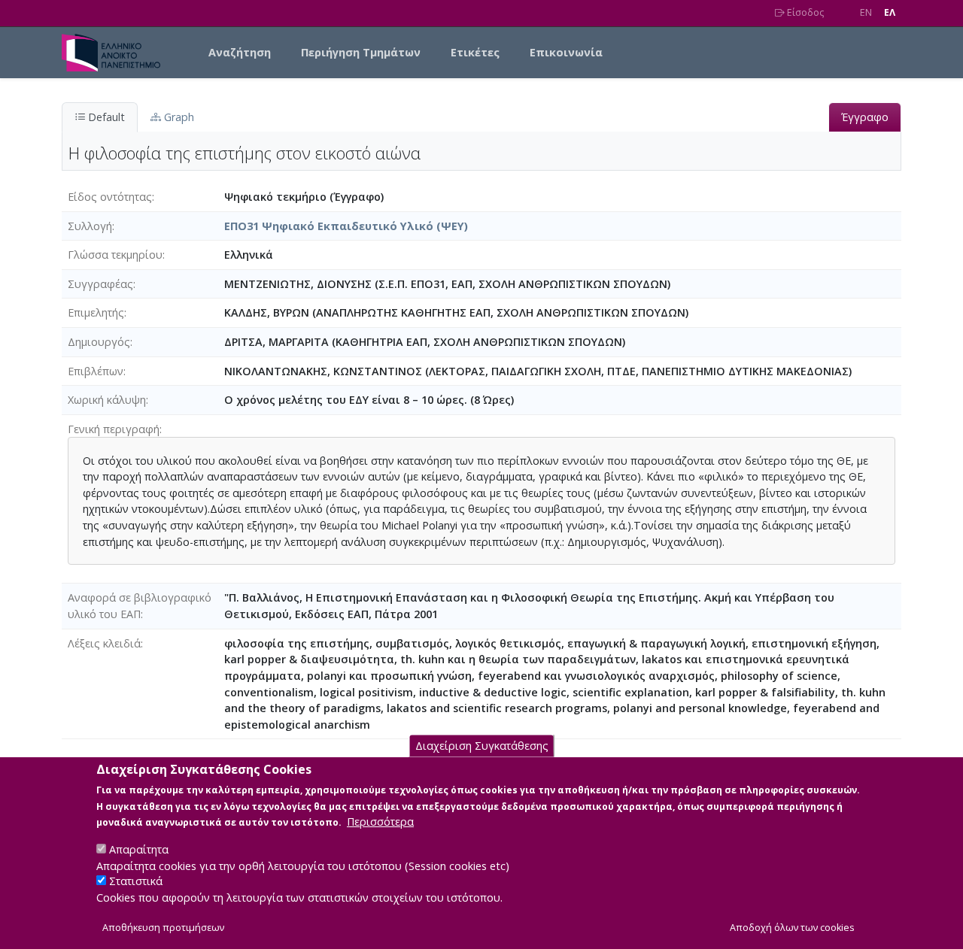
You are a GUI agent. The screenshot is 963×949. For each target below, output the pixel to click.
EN (866, 12)
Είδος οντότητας (110, 196)
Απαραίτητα (139, 848)
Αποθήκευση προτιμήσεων (163, 927)
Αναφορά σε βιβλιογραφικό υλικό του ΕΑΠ (139, 605)
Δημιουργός (99, 342)
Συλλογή (90, 226)
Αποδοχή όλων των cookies (792, 927)
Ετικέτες (475, 52)
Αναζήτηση (239, 52)
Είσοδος (804, 12)
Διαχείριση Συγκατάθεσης (481, 745)
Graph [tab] (177, 117)
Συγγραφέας (100, 284)
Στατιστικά (136, 882)
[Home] (117, 52)
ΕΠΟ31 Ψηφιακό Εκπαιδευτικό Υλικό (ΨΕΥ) (346, 226)
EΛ (889, 12)
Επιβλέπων (95, 371)
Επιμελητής (96, 312)
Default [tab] (105, 117)
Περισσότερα (380, 821)
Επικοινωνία (566, 52)
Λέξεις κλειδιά (104, 643)
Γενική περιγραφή (113, 429)
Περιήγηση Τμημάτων (361, 52)
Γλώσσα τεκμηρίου (115, 254)
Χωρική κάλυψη (107, 400)
